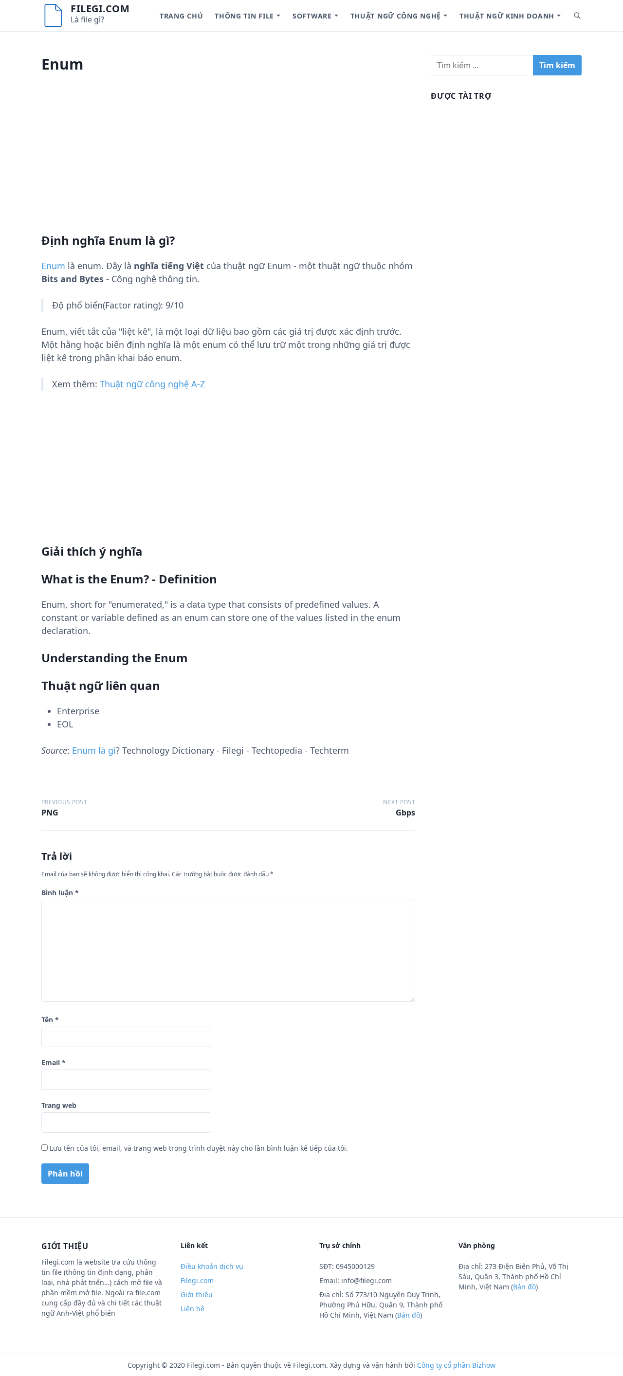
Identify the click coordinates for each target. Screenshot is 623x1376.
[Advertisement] (228, 165)
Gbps (405, 812)
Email (53, 1062)
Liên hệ (192, 1308)
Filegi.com (100, 8)
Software (312, 15)
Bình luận (60, 892)
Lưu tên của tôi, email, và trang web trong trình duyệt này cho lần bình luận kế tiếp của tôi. (199, 1148)
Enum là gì (94, 750)
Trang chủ (181, 15)
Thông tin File (244, 15)
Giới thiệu (197, 1294)
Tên (50, 1019)
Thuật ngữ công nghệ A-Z (152, 384)
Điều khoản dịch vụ (212, 1266)
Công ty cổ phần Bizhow (456, 1365)
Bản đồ (408, 1315)
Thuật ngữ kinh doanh (506, 15)
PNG (49, 812)
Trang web (58, 1105)
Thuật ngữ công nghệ (395, 15)
